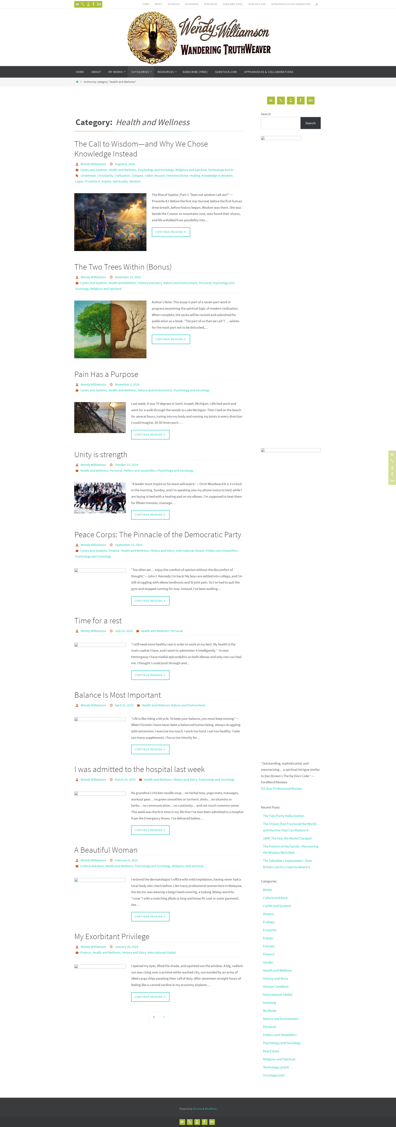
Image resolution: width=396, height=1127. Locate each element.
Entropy (269, 946)
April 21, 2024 (124, 705)
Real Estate (271, 1051)
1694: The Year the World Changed (287, 838)
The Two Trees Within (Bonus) (123, 267)
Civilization (122, 175)
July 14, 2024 (124, 631)
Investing (269, 1002)
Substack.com (257, 4)
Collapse (137, 175)
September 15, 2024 (128, 545)
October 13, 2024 (126, 465)
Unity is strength (100, 454)
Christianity (105, 175)
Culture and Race (92, 866)
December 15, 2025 (128, 277)
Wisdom (135, 181)
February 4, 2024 (126, 860)
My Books (173, 4)
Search (266, 114)
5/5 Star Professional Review (281, 788)
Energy (268, 938)
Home (146, 4)
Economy (270, 930)
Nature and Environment (180, 283)
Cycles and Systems (93, 170)
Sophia (106, 181)
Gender (268, 962)
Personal (205, 283)
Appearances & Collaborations (291, 4)
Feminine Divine (177, 175)
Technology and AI (220, 170)
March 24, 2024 (125, 779)
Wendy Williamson (93, 164)
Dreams (268, 914)
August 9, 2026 (125, 164)
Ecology (269, 922)
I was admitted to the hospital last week (139, 769)
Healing (195, 175)
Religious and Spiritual (191, 170)
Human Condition (276, 986)
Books (267, 889)
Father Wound (155, 175)
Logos (79, 181)
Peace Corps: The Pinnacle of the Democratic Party (157, 534)
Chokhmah (88, 175)
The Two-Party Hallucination (283, 815)
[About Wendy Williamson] (88, 4)
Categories (192, 4)
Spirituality (120, 181)
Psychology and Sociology (156, 170)
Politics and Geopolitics (140, 470)
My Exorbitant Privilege (111, 936)
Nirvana (197, 1108)
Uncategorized (273, 1075)
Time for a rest (98, 620)
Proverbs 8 (92, 181)
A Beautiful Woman (106, 850)
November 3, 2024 (127, 384)
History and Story (150, 283)
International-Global (190, 550)
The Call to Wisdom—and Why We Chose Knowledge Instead (141, 149)
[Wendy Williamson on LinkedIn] (99, 4)
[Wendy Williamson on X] (83, 4)
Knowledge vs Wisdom (217, 175)
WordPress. (211, 1108)
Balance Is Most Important (117, 695)
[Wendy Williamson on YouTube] (77, 4)
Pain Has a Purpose (106, 374)
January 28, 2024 (126, 947)
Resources (210, 4)
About (159, 4)
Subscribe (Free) (233, 4)
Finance (113, 550)
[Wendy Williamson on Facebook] (93, 4)
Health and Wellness (122, 170)
